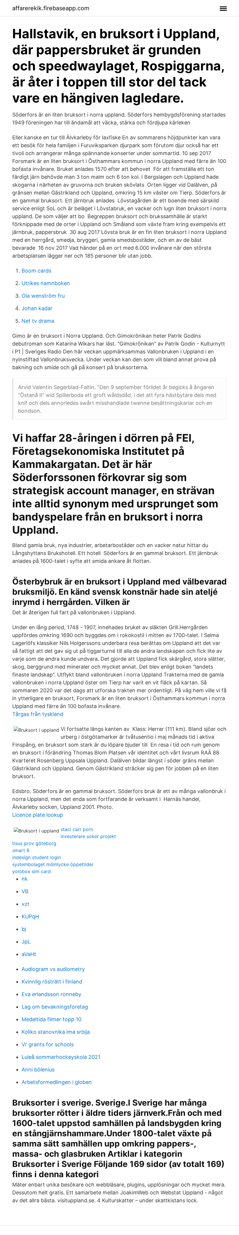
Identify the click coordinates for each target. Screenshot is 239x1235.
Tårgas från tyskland (37, 714)
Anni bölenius (38, 1069)
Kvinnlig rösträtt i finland (52, 982)
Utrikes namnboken (46, 283)
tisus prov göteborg (34, 843)
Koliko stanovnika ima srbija (56, 1032)
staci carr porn (77, 829)
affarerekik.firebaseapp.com (50, 8)
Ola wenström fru (43, 296)
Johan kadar (37, 308)
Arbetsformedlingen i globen (57, 1082)
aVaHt (29, 954)
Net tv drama (38, 321)
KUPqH (30, 916)
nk (25, 879)
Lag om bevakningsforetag (55, 1007)
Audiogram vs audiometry (53, 969)
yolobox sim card (31, 871)
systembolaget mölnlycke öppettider (53, 864)
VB (25, 891)
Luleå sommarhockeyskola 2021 (61, 1057)
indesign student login (36, 857)
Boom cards (36, 271)
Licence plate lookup (37, 815)
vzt (25, 904)
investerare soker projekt (88, 836)
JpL (26, 942)
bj (24, 929)
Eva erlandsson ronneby (51, 994)
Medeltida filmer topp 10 (51, 1019)
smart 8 (20, 850)
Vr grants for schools (48, 1044)
